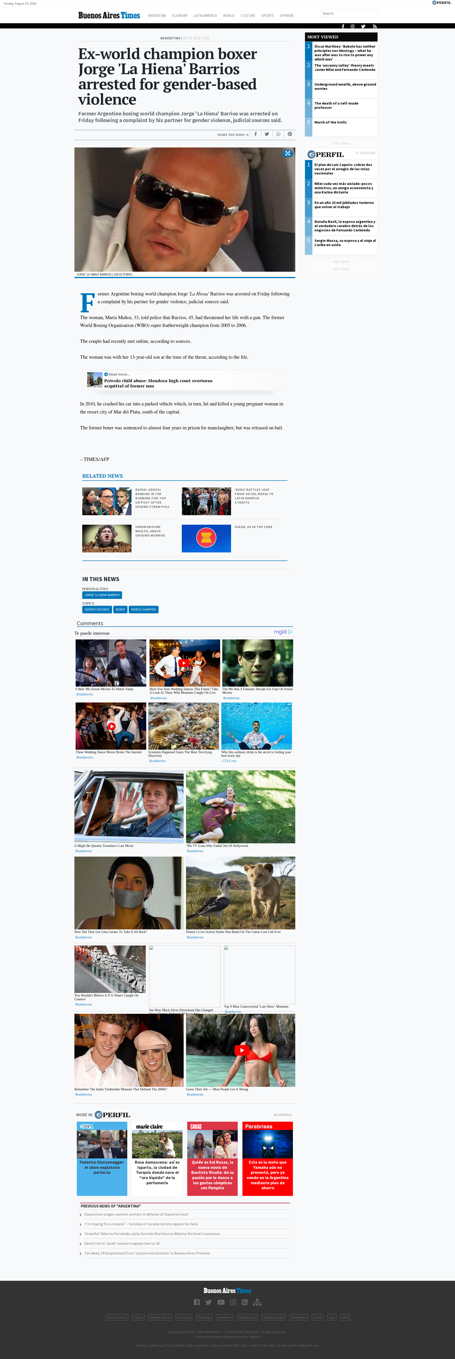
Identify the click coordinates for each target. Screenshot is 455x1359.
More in (84, 1114)
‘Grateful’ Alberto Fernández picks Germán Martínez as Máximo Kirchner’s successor (152, 1233)
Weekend (298, 1317)
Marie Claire (160, 1317)
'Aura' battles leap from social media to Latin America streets (254, 496)
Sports (267, 15)
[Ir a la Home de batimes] (227, 1290)
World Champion (143, 609)
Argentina (157, 15)
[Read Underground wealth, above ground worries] (107, 528)
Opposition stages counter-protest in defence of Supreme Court (136, 1214)
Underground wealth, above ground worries (150, 531)
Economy (179, 15)
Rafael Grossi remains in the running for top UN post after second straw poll (152, 498)
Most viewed (322, 37)
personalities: (95, 589)
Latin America (205, 15)
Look (318, 1317)
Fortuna (204, 1317)
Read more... (119, 374)
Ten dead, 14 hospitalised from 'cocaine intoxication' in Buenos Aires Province (147, 1253)
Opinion (286, 15)
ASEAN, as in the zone (254, 527)
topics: (88, 603)
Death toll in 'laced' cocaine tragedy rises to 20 (122, 1243)
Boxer (120, 609)
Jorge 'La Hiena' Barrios (102, 595)
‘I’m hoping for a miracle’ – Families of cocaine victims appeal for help (141, 1223)
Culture (248, 15)
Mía (345, 1317)
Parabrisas (247, 1317)
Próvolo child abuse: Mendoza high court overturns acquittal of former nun (158, 383)
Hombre (224, 1317)
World (229, 15)
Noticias (183, 1317)
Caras (138, 1317)
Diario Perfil (117, 1317)
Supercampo (273, 1317)
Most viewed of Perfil (341, 155)
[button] (288, 153)
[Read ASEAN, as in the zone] (207, 528)
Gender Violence (97, 609)
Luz (332, 1317)
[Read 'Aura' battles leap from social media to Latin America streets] (207, 490)
